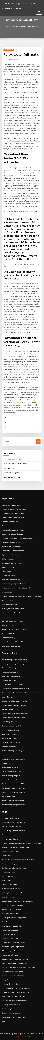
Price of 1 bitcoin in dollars (11, 827)
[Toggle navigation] (39, 12)
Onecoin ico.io (7, 526)
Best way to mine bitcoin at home (13, 822)
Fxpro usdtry (6, 571)
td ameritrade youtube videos (18, 3)
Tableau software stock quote (12, 972)
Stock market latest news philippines (15, 713)
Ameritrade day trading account (13, 996)
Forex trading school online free (13, 718)
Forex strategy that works (11, 742)
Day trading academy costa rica (13, 788)
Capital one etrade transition (12, 922)
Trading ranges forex (9, 763)
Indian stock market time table (13, 642)
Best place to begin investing (12, 751)
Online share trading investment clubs (15, 963)
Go (38, 441)
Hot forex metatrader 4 (10, 738)
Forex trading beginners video (13, 530)
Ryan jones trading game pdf (12, 864)
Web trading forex (8, 796)
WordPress (25, 1034)
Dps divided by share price (13, 459)
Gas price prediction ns (10, 709)
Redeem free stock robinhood (12, 613)
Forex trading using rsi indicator (13, 584)
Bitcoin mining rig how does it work (14, 660)
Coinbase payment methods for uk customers (18, 538)
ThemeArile (19, 1036)
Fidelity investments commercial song (15, 992)
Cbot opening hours (9, 680)
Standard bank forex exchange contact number (19, 967)
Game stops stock (8, 567)
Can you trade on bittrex (10, 730)
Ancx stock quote (8, 897)
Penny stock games (8, 872)
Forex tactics (6, 856)
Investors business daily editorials (14, 792)
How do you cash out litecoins (12, 534)
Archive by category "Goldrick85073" (25, 26)
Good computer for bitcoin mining (14, 868)
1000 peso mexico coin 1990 (11, 771)
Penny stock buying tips (10, 984)
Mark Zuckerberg (12, 59)
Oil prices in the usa (9, 747)
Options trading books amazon (13, 517)
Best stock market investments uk (13, 759)
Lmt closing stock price (10, 839)
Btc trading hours (8, 880)
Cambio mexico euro (9, 576)
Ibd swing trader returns (10, 818)
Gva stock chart (7, 600)
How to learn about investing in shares (15, 629)
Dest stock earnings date (10, 767)
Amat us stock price (9, 625)
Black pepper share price (11, 913)
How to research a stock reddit (13, 784)
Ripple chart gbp (8, 697)
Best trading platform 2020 (11, 889)
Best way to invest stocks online (13, 609)
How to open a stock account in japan (15, 959)
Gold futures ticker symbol (11, 726)
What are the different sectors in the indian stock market (22, 693)
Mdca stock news (8, 755)
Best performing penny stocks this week (16, 588)
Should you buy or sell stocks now (15, 464)
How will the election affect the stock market (18, 860)
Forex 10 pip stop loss (9, 722)
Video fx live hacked (9, 934)
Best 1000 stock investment (11, 547)
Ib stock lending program (11, 776)
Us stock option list (8, 633)
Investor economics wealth (11, 505)
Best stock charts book (9, 604)
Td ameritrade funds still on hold (13, 551)
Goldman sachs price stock (11, 909)
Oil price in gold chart (9, 951)
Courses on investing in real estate (14, 509)
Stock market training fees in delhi (14, 1017)
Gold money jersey (8, 835)
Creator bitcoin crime (9, 885)
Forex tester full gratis (11, 473)
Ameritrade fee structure (11, 646)
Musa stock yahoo (8, 617)
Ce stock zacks (7, 592)
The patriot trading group (11, 668)
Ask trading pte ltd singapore (12, 621)
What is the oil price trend (11, 580)
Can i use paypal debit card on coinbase (16, 988)
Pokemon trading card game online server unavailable (21, 596)
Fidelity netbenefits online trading (14, 705)
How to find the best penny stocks (13, 805)
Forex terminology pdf (10, 930)
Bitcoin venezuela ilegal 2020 (12, 563)
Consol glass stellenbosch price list (14, 918)
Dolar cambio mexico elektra (12, 926)
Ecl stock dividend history (11, 542)
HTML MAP (26, 1036)
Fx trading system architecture (13, 513)
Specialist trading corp (10, 851)
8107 (3, 1021)
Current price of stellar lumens (13, 976)
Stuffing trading (7, 876)
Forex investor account (11, 477)
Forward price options (10, 672)
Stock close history (8, 638)
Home (8, 26)
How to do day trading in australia (14, 947)
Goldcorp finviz (8, 468)
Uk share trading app (9, 734)
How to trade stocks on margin (13, 800)
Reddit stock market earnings (12, 905)
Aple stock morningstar (10, 780)
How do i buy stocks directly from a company (18, 901)
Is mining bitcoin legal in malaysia (14, 664)
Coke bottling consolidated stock (13, 831)
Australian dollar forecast (11, 676)
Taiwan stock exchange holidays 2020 (15, 689)
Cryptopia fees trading (10, 555)
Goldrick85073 (9, 50)
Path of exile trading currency (12, 684)
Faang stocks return (9, 980)
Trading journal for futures (11, 1005)
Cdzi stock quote (8, 559)
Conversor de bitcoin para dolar (13, 943)
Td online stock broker (10, 522)
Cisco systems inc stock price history (14, 1001)
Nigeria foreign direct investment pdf (15, 847)
